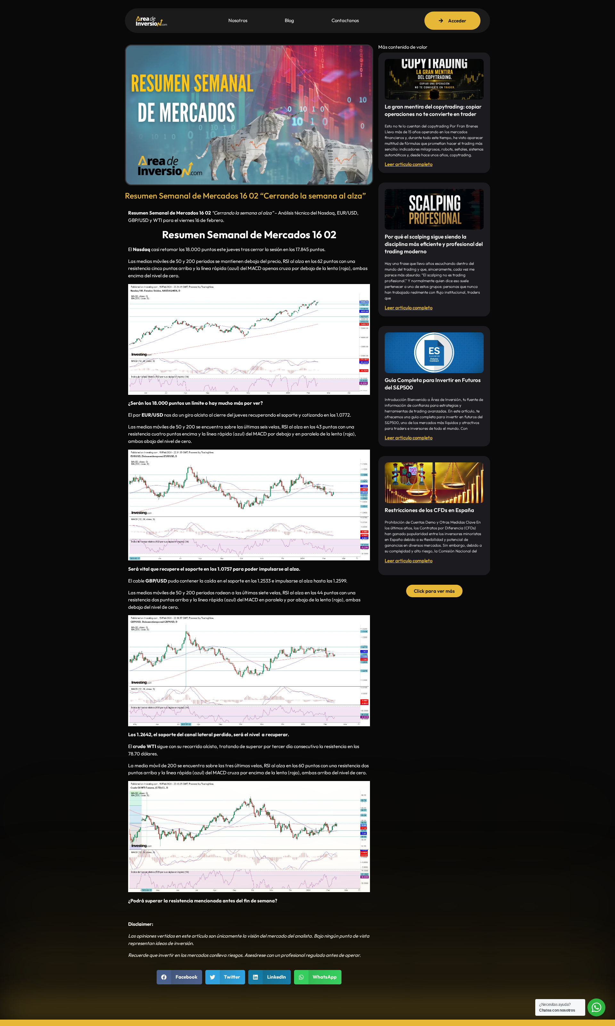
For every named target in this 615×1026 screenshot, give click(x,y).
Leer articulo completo (408, 164)
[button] (179, 977)
